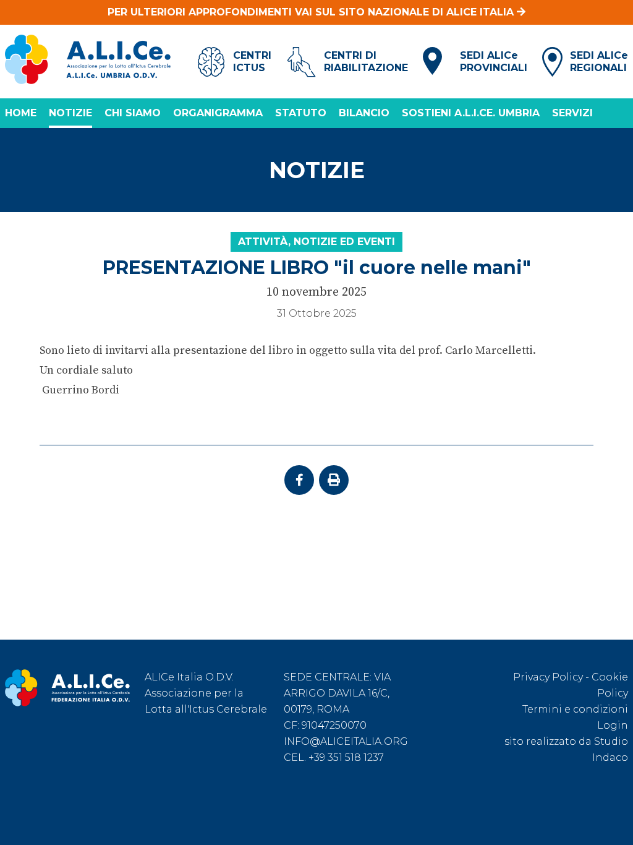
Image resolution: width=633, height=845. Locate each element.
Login (612, 725)
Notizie (70, 113)
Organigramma (218, 113)
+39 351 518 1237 (346, 757)
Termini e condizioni (575, 709)
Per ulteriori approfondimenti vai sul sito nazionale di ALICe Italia (312, 12)
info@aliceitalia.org (346, 741)
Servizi (572, 113)
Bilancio (364, 113)
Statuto (300, 113)
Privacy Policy (548, 677)
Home (20, 113)
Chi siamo (132, 113)
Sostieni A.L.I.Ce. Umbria (471, 113)
